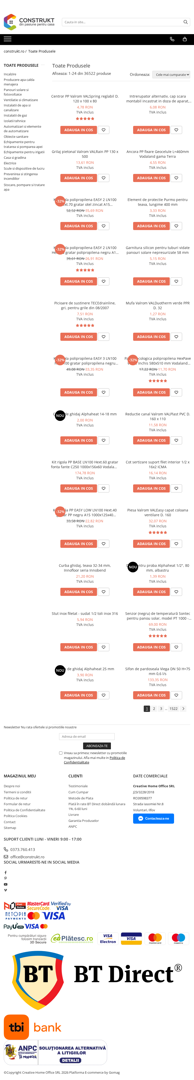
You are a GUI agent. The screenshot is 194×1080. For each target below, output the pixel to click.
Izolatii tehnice (15, 121)
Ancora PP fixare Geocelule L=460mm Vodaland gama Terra (158, 154)
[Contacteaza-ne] (172, 39)
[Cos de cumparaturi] (184, 39)
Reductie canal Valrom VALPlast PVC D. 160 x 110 (157, 416)
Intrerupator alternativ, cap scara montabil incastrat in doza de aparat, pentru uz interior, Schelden (157, 98)
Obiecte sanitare (16, 136)
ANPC (72, 826)
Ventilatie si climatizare (21, 100)
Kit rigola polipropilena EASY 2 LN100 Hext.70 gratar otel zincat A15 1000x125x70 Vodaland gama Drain (85, 202)
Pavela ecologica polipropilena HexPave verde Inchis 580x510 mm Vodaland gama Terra (158, 361)
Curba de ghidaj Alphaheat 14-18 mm (85, 414)
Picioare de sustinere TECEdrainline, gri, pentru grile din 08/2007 (85, 305)
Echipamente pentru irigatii (24, 152)
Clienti (75, 775)
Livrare (73, 814)
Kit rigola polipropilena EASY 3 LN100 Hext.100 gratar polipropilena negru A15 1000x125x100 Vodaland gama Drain (85, 361)
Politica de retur (16, 798)
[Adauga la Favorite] (103, 130)
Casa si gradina (15, 157)
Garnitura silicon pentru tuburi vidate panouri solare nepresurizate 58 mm (158, 250)
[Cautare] (185, 22)
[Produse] (8, 40)
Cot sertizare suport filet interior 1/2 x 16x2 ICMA (157, 464)
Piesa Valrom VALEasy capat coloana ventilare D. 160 (157, 512)
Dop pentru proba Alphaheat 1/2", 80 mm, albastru (157, 568)
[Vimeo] (5, 890)
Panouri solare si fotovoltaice (16, 92)
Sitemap (10, 827)
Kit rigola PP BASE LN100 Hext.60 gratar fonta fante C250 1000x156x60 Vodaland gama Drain (85, 464)
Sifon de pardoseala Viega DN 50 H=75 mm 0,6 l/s (157, 671)
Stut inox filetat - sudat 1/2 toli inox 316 (85, 613)
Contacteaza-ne (157, 818)
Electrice (10, 163)
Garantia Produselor (83, 820)
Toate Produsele (42, 51)
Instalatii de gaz (15, 115)
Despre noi (12, 786)
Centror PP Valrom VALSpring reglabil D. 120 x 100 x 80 (85, 98)
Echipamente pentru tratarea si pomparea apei (23, 144)
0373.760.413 (22, 849)
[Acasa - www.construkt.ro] (29, 22)
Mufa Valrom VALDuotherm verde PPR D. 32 (158, 305)
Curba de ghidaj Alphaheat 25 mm (85, 668)
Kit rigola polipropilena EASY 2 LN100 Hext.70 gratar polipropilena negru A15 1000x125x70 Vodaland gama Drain (85, 250)
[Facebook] (5, 872)
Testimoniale (78, 786)
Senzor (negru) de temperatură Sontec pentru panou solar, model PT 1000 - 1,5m (157, 616)
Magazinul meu (20, 775)
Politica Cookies (15, 816)
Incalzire (10, 74)
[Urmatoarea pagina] (183, 709)
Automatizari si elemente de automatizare (22, 128)
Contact (10, 822)
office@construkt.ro (26, 856)
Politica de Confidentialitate (24, 810)
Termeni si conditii (17, 792)
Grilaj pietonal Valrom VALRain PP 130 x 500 (85, 154)
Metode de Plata (80, 798)
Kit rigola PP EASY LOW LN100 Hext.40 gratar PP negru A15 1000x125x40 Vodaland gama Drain (85, 512)
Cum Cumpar (78, 792)
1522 (173, 708)
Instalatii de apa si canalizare (17, 107)
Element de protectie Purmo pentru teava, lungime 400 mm (158, 202)
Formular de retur (17, 804)
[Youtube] (5, 884)
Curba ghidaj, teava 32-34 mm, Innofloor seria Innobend (85, 568)
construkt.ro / (16, 51)
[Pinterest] (5, 878)
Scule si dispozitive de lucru (24, 168)
